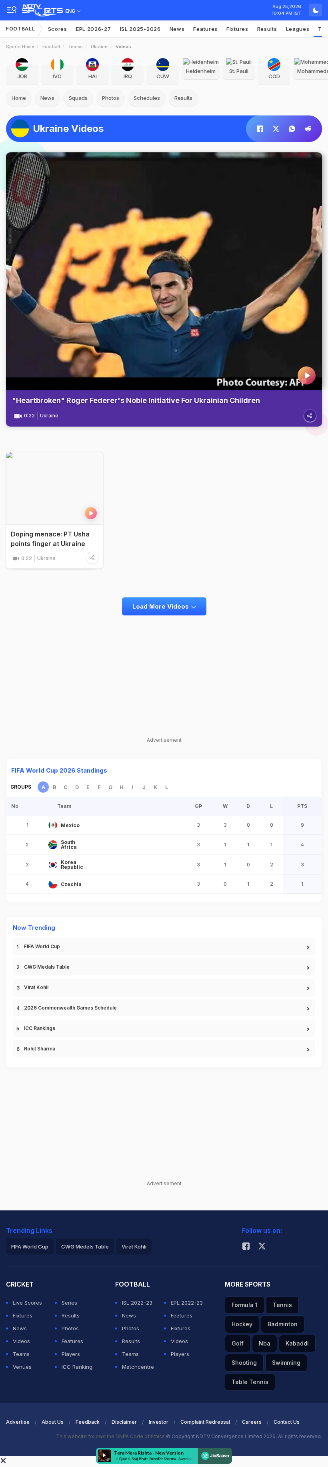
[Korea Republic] (52, 864)
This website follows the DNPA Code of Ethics (111, 1436)
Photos (110, 98)
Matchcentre (138, 1367)
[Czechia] (52, 884)
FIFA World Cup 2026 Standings (59, 770)
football (51, 46)
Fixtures (237, 29)
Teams (75, 46)
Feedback (88, 1422)
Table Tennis (250, 1381)
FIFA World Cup (42, 946)
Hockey (242, 1324)
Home (19, 98)
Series (69, 1302)
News (177, 29)
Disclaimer (124, 1422)
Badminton (283, 1324)
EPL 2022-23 (187, 1302)
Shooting (244, 1362)
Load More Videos (160, 606)
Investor (158, 1422)
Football (20, 29)
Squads (78, 98)
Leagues (298, 29)
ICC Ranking (77, 1367)
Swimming (286, 1362)
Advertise (18, 1422)
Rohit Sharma (39, 1049)
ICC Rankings (39, 1028)
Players (71, 1354)
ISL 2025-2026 (140, 29)
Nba (264, 1343)
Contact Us (287, 1422)
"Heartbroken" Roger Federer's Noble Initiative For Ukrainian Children (136, 400)
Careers (252, 1422)
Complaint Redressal (205, 1422)
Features (205, 29)
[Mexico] (52, 825)
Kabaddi (297, 1343)
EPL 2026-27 (93, 29)
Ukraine (99, 46)
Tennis (282, 1304)
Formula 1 (245, 1304)
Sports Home (20, 46)
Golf (238, 1343)
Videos (21, 1341)
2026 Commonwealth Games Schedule (70, 1008)
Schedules (147, 98)
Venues (22, 1367)
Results (267, 29)
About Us (53, 1422)
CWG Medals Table (47, 967)
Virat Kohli (36, 987)
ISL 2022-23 (137, 1302)
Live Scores (27, 1302)
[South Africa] (52, 844)
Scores (57, 29)
